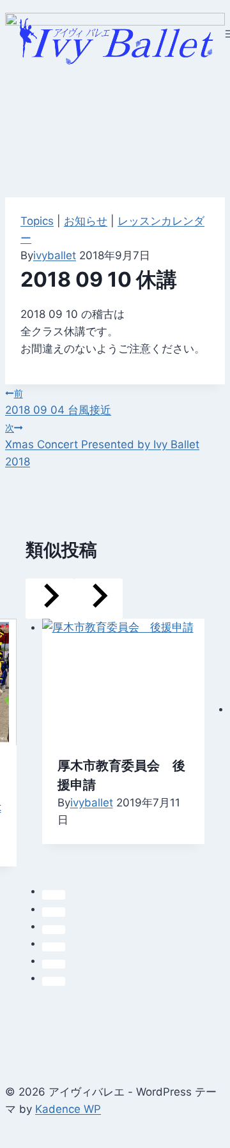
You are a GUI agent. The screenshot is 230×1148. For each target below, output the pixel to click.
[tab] (53, 894)
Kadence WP (68, 1109)
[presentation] (123, 680)
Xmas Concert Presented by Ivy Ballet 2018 (102, 445)
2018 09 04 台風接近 (58, 402)
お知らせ (85, 221)
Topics (37, 221)
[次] (98, 598)
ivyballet (54, 255)
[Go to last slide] (50, 598)
